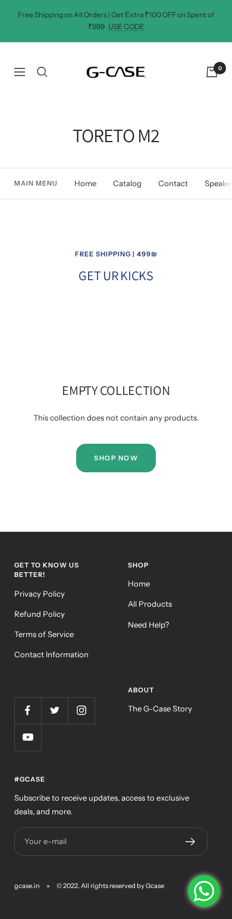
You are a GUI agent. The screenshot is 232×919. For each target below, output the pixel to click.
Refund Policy (39, 614)
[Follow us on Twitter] (54, 710)
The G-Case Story (160, 708)
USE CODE (126, 26)
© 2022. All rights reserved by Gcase (110, 886)
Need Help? (148, 624)
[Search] (42, 72)
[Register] (191, 842)
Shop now (116, 458)
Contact (173, 183)
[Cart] (212, 72)
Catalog (127, 183)
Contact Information (51, 654)
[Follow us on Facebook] (27, 710)
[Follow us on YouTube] (27, 737)
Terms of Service (44, 634)
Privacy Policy (39, 593)
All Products (150, 604)
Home (85, 183)
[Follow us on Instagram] (81, 710)
